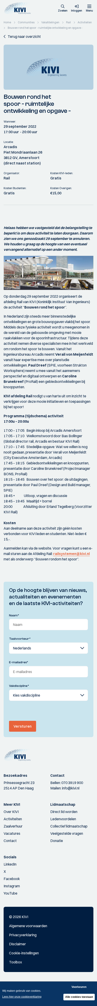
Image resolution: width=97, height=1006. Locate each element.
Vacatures (12, 833)
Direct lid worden (63, 811)
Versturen (23, 726)
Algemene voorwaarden (28, 926)
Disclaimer (17, 944)
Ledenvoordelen (63, 819)
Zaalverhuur (13, 826)
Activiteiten (13, 819)
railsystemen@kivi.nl (71, 553)
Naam (14, 615)
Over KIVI (11, 811)
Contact (10, 840)
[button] (62, 9)
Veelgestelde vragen (66, 833)
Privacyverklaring (23, 935)
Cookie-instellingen (24, 953)
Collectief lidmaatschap (69, 826)
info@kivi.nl (70, 788)
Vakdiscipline (19, 686)
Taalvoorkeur (20, 639)
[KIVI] (19, 8)
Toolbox (15, 962)
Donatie (56, 840)
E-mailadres (18, 662)
